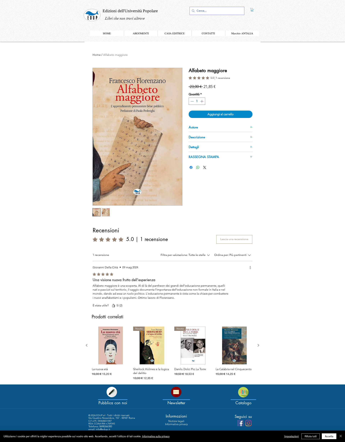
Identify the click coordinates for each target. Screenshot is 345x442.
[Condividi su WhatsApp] (198, 167)
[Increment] (202, 101)
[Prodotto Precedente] (86, 345)
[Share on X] (205, 167)
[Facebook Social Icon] (240, 423)
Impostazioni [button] (291, 436)
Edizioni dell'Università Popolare (130, 11)
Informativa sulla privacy (156, 436)
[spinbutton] (197, 101)
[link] (252, 10)
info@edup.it (103, 429)
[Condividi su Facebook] (191, 167)
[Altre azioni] (250, 267)
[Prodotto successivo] (258, 345)
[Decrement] (191, 101)
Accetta (329, 436)
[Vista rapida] (111, 345)
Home (97, 54)
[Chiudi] (341, 436)
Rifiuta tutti (311, 436)
